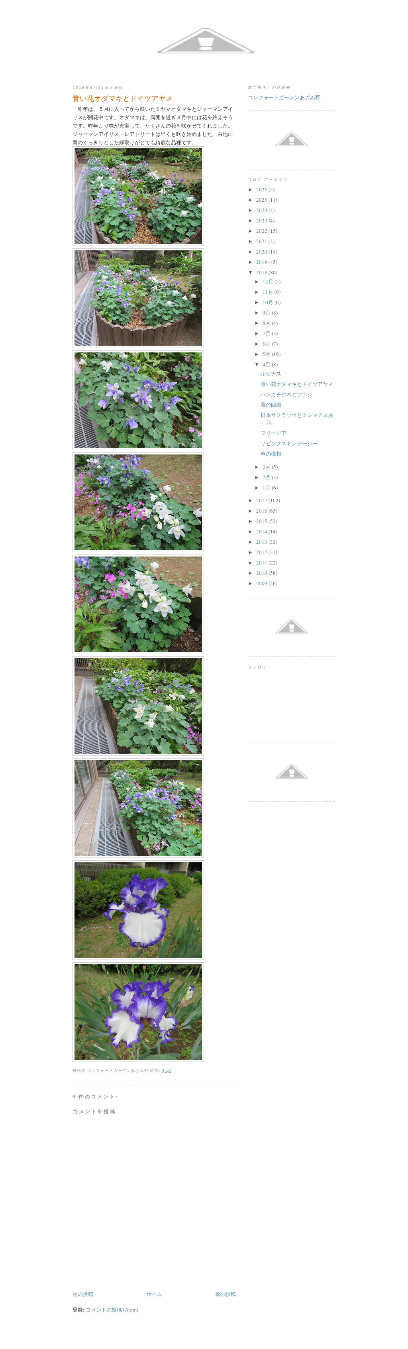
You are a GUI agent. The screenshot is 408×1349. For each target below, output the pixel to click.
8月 (267, 322)
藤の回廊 (271, 404)
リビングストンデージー (289, 443)
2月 (267, 477)
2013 (262, 541)
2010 (262, 572)
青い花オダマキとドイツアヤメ (297, 383)
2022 (262, 230)
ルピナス (271, 373)
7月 (267, 333)
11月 (269, 291)
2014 (262, 531)
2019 (262, 261)
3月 (267, 466)
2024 (262, 210)
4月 (267, 364)
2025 (262, 199)
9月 (267, 312)
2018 (262, 272)
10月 (269, 302)
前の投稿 (225, 1294)
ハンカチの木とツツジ (286, 394)
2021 (262, 241)
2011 (262, 562)
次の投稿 (83, 1294)
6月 (267, 343)
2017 (262, 500)
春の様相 (271, 453)
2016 (262, 510)
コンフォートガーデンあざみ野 (284, 97)
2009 (262, 583)
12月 (269, 281)
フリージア (273, 433)
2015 (262, 521)
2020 (262, 251)
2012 (262, 552)
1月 (267, 487)
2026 (262, 189)
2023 (262, 220)
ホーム (154, 1294)
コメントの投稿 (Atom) (112, 1309)
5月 (267, 354)
